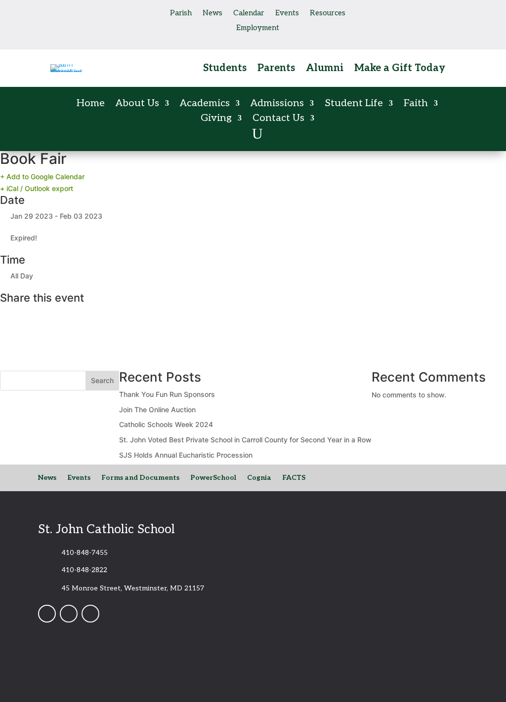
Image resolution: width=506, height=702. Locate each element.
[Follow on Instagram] (78, 12)
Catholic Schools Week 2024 (166, 424)
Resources (327, 13)
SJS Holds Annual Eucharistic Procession (186, 455)
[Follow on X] (98, 12)
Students (225, 69)
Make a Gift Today (399, 69)
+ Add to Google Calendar (42, 176)
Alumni (324, 69)
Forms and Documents (140, 478)
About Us (137, 104)
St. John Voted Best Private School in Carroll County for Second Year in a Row (245, 439)
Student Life (354, 104)
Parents (276, 69)
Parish (181, 13)
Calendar (248, 13)
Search (102, 380)
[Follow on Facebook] (58, 12)
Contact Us (278, 119)
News (212, 13)
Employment (257, 28)
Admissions (277, 104)
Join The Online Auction (157, 409)
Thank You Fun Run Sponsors (167, 394)
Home (91, 104)
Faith (416, 104)
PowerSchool (213, 478)
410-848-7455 (84, 552)
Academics (205, 104)
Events (287, 13)
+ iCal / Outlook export (36, 188)
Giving (216, 119)
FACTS (293, 478)
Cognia (259, 478)
